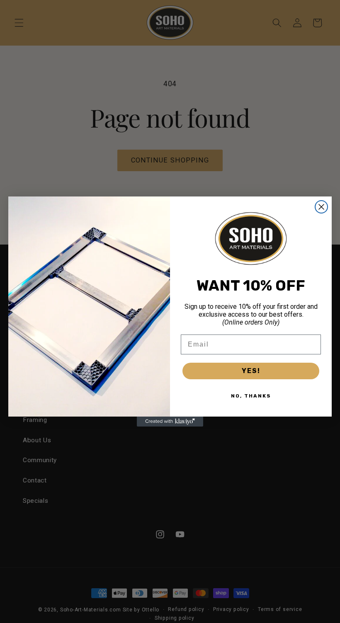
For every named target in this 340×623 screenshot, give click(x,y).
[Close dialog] (321, 207)
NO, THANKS (251, 396)
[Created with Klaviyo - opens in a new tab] (170, 422)
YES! (251, 371)
